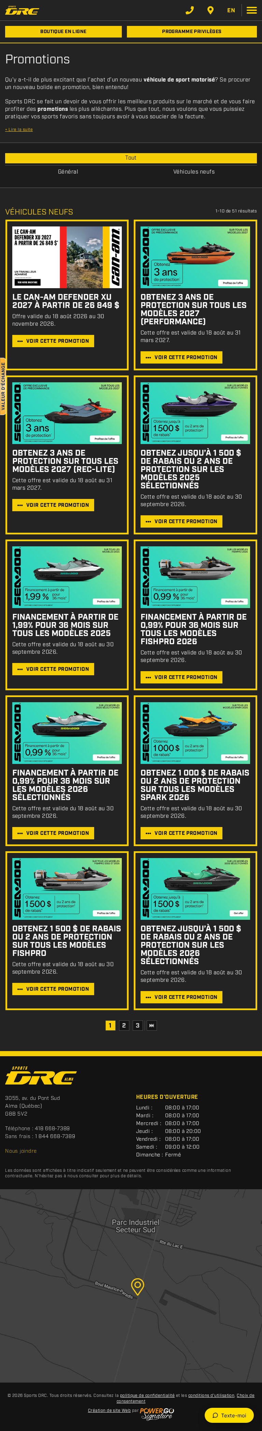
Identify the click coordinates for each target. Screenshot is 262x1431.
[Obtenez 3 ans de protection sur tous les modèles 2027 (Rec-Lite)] (67, 413)
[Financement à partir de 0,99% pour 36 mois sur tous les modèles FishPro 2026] (195, 577)
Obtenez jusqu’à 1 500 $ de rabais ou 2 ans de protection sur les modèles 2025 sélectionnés (191, 469)
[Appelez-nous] (189, 10)
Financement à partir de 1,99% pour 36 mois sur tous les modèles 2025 (65, 625)
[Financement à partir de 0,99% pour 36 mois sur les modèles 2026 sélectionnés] (67, 733)
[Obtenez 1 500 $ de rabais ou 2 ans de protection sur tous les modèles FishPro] (67, 889)
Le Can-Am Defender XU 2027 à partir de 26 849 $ (65, 301)
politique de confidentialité (147, 1395)
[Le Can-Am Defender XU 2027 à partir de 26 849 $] (67, 257)
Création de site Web (109, 1410)
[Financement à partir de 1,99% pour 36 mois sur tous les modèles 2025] (67, 577)
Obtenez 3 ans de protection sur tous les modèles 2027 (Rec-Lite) (65, 461)
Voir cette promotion (57, 341)
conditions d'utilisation (211, 1395)
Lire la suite (19, 129)
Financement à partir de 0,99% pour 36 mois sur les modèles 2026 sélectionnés (65, 785)
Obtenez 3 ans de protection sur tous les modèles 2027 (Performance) (194, 309)
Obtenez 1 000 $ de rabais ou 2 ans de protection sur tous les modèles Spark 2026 (195, 785)
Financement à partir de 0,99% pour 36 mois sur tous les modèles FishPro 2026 (194, 629)
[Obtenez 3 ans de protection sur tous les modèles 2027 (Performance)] (195, 257)
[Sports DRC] (22, 10)
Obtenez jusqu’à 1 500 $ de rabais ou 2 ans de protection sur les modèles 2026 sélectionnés (191, 945)
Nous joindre (21, 1151)
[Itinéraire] (210, 10)
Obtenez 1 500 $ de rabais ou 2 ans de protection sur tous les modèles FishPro (66, 941)
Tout (131, 158)
